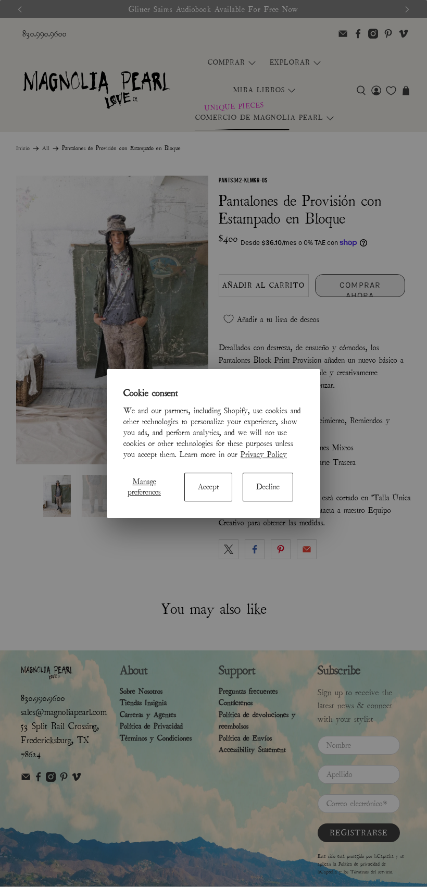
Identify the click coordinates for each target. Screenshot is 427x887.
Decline (268, 487)
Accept (208, 487)
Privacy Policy (264, 454)
